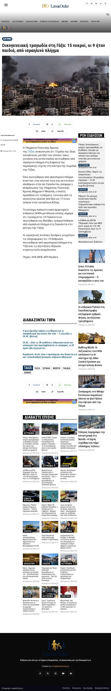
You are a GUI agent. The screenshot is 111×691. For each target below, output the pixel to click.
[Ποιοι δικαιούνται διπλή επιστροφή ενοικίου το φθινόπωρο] (50, 527)
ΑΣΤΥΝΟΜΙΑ (29, 433)
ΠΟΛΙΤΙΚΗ (65, 596)
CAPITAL (46, 531)
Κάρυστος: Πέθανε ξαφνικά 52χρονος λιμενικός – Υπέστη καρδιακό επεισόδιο (30, 508)
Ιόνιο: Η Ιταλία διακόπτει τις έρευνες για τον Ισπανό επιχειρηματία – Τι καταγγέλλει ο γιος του (91, 273)
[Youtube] (63, 673)
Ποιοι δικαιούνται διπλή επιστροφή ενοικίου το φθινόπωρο (50, 538)
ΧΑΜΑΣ (27, 372)
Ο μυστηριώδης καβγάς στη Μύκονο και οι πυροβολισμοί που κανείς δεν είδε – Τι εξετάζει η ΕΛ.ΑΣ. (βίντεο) (47, 334)
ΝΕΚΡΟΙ (56, 368)
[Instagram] (91, 3)
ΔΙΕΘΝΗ (7, 38)
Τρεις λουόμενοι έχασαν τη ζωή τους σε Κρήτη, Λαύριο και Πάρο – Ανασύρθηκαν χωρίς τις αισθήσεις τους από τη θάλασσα (68, 510)
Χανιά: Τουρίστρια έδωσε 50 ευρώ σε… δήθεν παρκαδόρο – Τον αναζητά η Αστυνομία (49, 605)
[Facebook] (86, 3)
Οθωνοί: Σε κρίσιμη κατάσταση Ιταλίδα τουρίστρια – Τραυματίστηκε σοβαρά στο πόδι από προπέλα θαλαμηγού (68, 443)
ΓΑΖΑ (37, 368)
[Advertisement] (50, 286)
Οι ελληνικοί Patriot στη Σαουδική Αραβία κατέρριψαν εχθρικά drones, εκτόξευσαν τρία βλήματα (91, 314)
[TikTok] (100, 3)
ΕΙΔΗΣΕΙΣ (46, 433)
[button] (107, 15)
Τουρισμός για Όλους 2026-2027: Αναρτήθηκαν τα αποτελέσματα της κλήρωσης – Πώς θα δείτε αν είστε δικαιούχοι (49, 574)
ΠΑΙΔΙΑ (66, 368)
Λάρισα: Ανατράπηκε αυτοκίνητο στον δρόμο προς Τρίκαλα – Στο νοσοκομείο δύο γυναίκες (68, 474)
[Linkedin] (96, 3)
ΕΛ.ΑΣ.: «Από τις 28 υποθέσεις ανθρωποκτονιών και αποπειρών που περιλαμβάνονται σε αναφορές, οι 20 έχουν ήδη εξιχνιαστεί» (48, 345)
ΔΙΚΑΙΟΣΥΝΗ (29, 563)
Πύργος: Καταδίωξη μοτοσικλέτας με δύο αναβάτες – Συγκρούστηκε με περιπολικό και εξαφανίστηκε (68, 573)
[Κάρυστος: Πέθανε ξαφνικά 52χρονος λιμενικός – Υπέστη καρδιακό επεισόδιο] (31, 496)
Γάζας (31, 151)
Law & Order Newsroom (7, 135)
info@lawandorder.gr (60, 666)
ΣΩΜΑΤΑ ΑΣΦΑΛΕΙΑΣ (29, 499)
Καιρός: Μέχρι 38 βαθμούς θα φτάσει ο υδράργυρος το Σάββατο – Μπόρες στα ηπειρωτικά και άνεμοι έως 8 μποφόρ (50, 510)
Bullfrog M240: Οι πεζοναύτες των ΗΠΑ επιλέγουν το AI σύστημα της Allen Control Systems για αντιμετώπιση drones (90, 356)
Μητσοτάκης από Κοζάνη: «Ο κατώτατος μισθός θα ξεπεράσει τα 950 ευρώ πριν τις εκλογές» (68, 605)
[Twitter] (48, 673)
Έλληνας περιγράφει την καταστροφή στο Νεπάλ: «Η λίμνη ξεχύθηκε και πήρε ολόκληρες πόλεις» (91, 439)
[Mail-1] (71, 673)
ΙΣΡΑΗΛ (46, 368)
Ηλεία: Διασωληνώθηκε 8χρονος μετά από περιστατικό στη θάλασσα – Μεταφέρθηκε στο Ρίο (31, 541)
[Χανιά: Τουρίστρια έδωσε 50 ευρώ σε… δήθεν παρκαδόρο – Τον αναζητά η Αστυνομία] (50, 592)
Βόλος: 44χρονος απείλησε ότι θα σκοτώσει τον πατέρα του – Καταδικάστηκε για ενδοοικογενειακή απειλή (31, 573)
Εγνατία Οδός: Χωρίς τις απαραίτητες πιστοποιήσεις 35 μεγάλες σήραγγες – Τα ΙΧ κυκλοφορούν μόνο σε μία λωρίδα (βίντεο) (49, 444)
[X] (105, 3)
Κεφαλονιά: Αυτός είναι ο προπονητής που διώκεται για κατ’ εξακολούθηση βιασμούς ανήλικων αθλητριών (50, 355)
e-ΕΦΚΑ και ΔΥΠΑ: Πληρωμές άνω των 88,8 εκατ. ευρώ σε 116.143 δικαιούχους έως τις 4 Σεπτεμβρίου (31, 474)
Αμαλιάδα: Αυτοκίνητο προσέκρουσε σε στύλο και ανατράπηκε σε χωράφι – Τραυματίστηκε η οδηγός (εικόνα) (31, 606)
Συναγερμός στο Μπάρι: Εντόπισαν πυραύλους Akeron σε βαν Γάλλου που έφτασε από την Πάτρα (91, 398)
